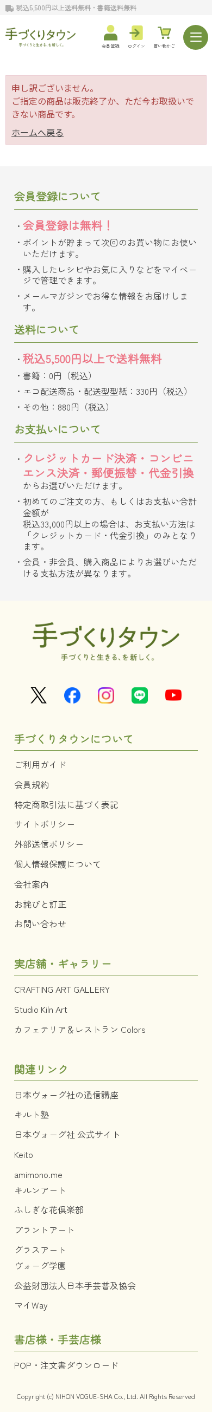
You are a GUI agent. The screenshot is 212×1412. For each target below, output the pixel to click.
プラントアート (44, 1229)
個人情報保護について (57, 863)
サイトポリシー (44, 823)
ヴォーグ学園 (40, 1265)
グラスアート (40, 1249)
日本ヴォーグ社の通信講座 (66, 1094)
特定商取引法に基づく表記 (66, 804)
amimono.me (38, 1174)
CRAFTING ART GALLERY (62, 988)
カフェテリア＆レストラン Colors (80, 1029)
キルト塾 (31, 1114)
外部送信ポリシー (49, 843)
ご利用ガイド (40, 764)
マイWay (31, 1304)
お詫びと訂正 (40, 903)
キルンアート (40, 1189)
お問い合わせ (40, 923)
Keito (23, 1154)
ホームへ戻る (37, 132)
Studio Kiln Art (40, 1009)
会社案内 (31, 883)
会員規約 (31, 784)
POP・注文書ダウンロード (66, 1364)
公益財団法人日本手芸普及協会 (75, 1285)
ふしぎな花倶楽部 (49, 1209)
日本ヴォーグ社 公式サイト (67, 1134)
